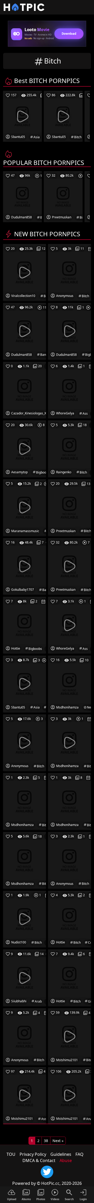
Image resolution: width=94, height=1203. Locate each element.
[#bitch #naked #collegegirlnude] (69, 918)
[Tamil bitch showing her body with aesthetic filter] (24, 860)
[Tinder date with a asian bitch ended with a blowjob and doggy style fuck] (24, 683)
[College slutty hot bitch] (24, 1036)
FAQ (79, 1154)
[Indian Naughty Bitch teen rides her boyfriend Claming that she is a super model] (69, 1036)
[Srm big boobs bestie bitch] (24, 507)
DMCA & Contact (38, 1160)
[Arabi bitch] (24, 977)
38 (46, 1140)
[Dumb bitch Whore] (69, 448)
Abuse (66, 1160)
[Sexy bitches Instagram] (69, 507)
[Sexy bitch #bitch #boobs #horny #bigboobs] (69, 331)
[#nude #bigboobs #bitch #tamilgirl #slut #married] (24, 625)
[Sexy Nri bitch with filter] (69, 801)
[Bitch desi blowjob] (24, 742)
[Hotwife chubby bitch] (69, 272)
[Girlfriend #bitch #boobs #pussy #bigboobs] (24, 448)
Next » (57, 1140)
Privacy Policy (33, 1154)
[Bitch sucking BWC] (24, 918)
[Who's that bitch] (69, 742)
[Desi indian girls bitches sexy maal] (69, 566)
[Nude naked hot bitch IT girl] (69, 977)
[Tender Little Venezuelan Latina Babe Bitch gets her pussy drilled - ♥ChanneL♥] (24, 389)
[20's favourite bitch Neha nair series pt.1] (69, 683)
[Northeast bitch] (69, 860)
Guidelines (60, 1154)
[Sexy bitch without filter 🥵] (24, 801)
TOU (11, 1154)
